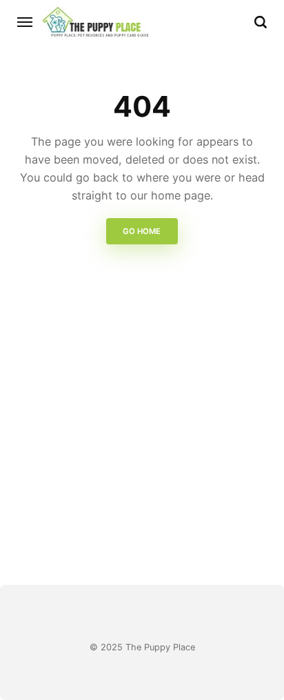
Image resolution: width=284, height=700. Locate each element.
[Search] (260, 22)
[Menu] (25, 22)
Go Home (142, 231)
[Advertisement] (142, 438)
